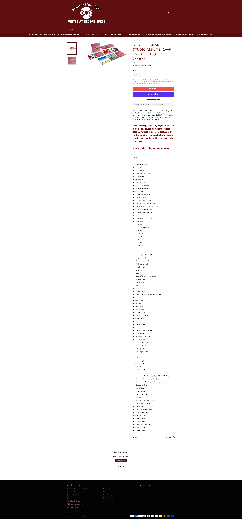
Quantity (135, 70)
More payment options (153, 99)
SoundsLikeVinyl (72, 507)
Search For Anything (73, 498)
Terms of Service (108, 489)
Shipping (135, 65)
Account (173, 30)
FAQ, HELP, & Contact (73, 501)
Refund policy (107, 495)
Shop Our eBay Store (73, 492)
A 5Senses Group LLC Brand (75, 504)
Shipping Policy (108, 498)
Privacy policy (107, 492)
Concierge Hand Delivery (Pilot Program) (79, 489)
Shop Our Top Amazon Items (76, 495)
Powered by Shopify (85, 516)
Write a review (121, 460)
